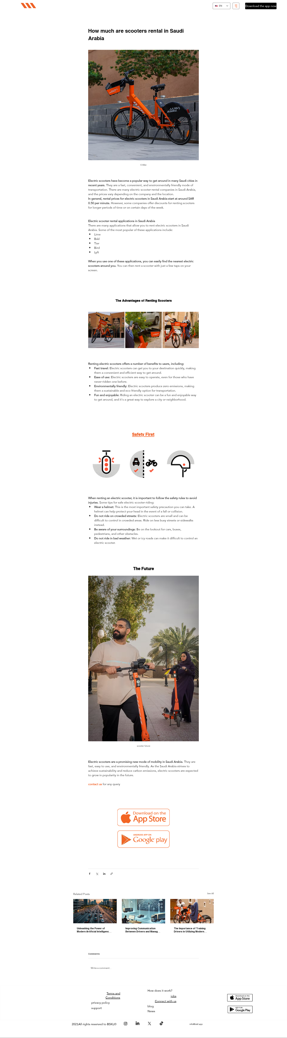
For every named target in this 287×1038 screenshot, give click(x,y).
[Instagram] (125, 1023)
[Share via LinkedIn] (104, 873)
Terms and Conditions (113, 995)
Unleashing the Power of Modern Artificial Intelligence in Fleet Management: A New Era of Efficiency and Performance (95, 930)
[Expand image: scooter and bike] (195, 316)
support (96, 1008)
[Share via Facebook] (89, 873)
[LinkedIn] (137, 1023)
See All (210, 893)
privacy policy (100, 1002)
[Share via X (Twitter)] (97, 873)
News (151, 1011)
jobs (173, 996)
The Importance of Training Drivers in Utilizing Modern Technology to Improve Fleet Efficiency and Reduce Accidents (191, 930)
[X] (149, 1023)
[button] (236, 6)
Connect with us (165, 1001)
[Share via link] (111, 873)
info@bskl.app (196, 1024)
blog (151, 1006)
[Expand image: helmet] (180, 464)
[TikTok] (161, 1023)
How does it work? (160, 990)
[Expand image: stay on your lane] (143, 464)
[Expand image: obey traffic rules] (106, 464)
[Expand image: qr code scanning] (158, 316)
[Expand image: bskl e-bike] (121, 316)
